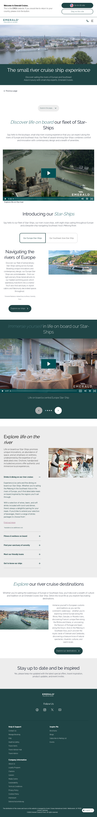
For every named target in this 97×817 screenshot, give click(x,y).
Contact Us (12, 731)
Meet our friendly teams (14, 554)
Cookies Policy (14, 794)
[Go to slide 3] (49, 410)
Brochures (53, 731)
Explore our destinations (67, 651)
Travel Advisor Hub (15, 750)
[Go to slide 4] (51, 410)
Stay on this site (77, 12)
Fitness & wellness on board (15, 536)
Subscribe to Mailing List (58, 738)
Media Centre (13, 779)
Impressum (12, 798)
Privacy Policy (13, 790)
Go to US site (79, 5)
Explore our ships (18, 309)
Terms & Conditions (15, 786)
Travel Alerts (13, 746)
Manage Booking (14, 734)
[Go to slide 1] (45, 410)
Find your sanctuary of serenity (17, 545)
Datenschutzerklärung (16, 801)
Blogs (52, 734)
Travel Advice (13, 753)
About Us (12, 764)
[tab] (33, 238)
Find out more (9, 523)
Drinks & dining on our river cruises (18, 477)
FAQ (10, 738)
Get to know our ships (13, 563)
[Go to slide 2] (47, 410)
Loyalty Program (14, 768)
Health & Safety (14, 742)
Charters (12, 771)
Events (52, 742)
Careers (11, 775)
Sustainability (13, 783)
